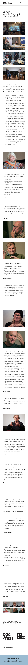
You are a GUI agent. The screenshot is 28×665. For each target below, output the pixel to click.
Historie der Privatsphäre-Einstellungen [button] (13, 661)
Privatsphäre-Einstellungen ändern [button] (13, 660)
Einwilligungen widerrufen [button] (13, 658)
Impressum (9, 656)
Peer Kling (5, 454)
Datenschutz (17, 656)
